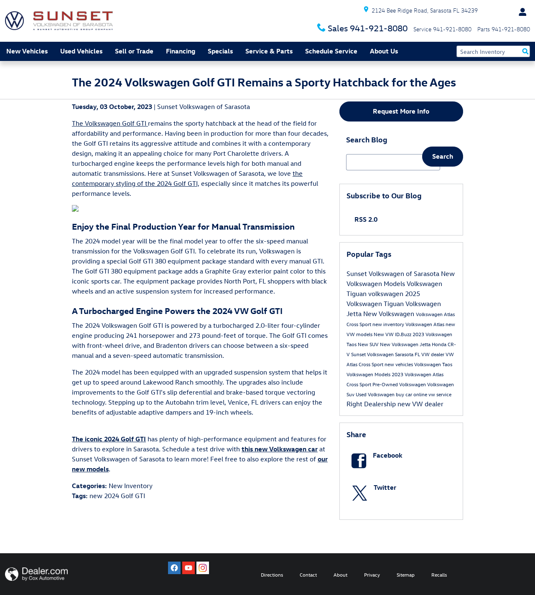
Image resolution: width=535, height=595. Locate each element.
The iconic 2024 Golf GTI (109, 439)
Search (442, 156)
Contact (308, 574)
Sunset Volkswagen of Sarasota (203, 106)
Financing (180, 51)
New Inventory (131, 485)
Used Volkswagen (376, 394)
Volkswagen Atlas (425, 324)
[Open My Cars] (520, 12)
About (340, 574)
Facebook (388, 455)
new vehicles (399, 364)
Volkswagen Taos (433, 364)
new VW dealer (420, 404)
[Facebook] (174, 568)
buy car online (412, 394)
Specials (220, 51)
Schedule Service (331, 51)
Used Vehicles (81, 51)
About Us (384, 51)
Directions (272, 574)
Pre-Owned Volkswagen (399, 384)
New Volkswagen (389, 313)
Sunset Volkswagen (373, 354)
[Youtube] (188, 568)
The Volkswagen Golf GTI (110, 123)
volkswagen (386, 293)
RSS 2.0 (365, 219)
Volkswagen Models (369, 374)
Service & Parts (269, 51)
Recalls (439, 574)
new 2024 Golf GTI (117, 495)
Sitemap (406, 574)
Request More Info (401, 111)
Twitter (385, 487)
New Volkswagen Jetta (406, 344)
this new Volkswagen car (280, 449)
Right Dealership (371, 404)
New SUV (369, 344)
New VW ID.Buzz (393, 334)
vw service (439, 394)
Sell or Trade (134, 51)
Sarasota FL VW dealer (420, 354)
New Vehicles (27, 51)
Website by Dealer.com (36, 574)
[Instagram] (202, 568)
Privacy (372, 574)
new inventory (388, 324)
